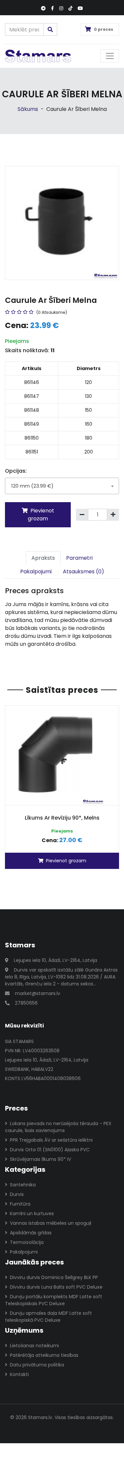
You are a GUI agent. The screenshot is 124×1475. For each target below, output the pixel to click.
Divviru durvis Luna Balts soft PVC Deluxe (56, 1287)
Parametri (79, 558)
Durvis (17, 1194)
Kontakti (19, 1374)
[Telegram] (43, 8)
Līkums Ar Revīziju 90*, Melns (62, 818)
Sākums (28, 109)
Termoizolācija (27, 1242)
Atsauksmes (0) (83, 571)
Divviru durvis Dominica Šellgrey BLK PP (54, 1277)
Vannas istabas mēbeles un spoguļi (50, 1223)
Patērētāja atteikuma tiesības (44, 1355)
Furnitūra (20, 1204)
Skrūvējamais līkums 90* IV (40, 1159)
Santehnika (23, 1184)
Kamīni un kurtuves (32, 1213)
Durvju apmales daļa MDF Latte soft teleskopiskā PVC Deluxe (48, 1316)
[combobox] (62, 486)
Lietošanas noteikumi (34, 1345)
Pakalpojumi (36, 571)
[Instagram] (61, 8)
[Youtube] (80, 8)
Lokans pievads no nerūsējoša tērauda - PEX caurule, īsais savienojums (58, 1127)
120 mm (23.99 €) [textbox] (32, 485)
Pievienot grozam (41, 514)
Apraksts (43, 558)
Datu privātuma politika (37, 1364)
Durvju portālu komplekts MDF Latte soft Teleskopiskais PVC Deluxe (53, 1300)
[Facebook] (52, 8)
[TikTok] (70, 8)
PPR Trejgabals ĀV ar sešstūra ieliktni (51, 1140)
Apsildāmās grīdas (31, 1232)
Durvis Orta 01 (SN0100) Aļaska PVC (50, 1149)
